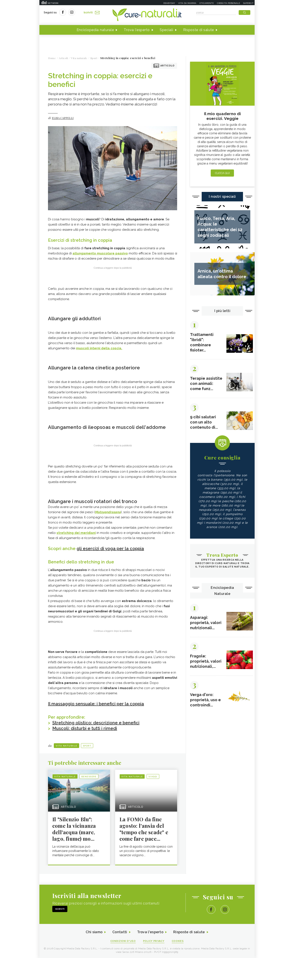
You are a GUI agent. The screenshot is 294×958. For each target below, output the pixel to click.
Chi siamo (94, 932)
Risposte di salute (198, 30)
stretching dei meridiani (76, 533)
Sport (87, 746)
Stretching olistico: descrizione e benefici (95, 722)
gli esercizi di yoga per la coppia (110, 548)
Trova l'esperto (137, 30)
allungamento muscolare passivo (100, 253)
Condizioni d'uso (123, 941)
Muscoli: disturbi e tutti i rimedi (84, 728)
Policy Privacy (153, 941)
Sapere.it (248, 3)
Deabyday (169, 3)
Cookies (178, 941)
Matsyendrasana (108, 512)
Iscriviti (88, 12)
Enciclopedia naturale (95, 30)
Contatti (119, 932)
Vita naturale (66, 746)
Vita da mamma (187, 3)
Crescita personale (228, 3)
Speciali (166, 30)
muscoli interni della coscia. (99, 348)
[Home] (147, 15)
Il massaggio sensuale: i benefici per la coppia (96, 703)
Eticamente (207, 3)
